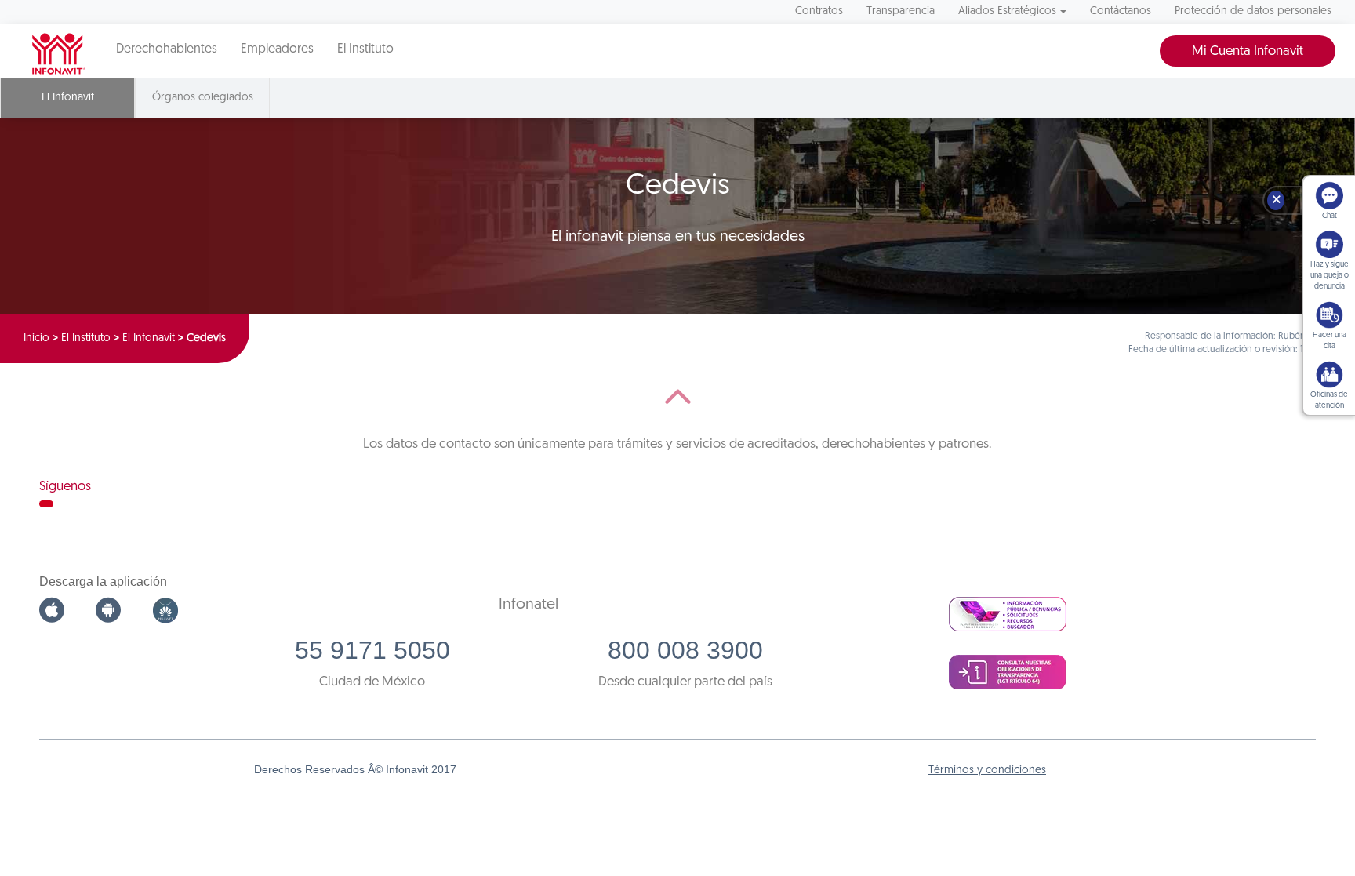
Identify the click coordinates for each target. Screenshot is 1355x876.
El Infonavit (148, 338)
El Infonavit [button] (68, 98)
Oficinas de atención (1329, 400)
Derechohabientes (166, 49)
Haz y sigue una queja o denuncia (1329, 275)
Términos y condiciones (987, 770)
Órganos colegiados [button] (202, 98)
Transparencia (900, 11)
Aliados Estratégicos (1007, 11)
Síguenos (65, 486)
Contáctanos (1120, 11)
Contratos (819, 11)
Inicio (36, 338)
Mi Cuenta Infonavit (1247, 51)
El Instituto (365, 49)
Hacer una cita (1329, 341)
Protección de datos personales (1253, 11)
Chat (1329, 216)
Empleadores (277, 49)
